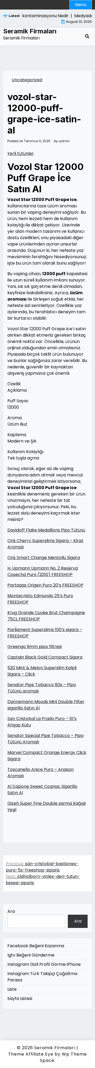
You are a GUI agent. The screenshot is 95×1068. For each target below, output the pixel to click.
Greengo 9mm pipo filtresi (34, 647)
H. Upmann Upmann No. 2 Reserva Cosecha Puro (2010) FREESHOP (42, 571)
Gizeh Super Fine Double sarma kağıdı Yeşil (46, 806)
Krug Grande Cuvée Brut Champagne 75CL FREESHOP (46, 616)
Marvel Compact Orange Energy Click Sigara (46, 755)
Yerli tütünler (20, 153)
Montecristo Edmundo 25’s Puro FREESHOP (40, 599)
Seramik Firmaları (29, 31)
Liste (12, 989)
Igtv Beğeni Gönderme (30, 955)
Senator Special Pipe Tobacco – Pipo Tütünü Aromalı (45, 738)
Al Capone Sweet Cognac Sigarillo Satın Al (42, 789)
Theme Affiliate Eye (30, 1054)
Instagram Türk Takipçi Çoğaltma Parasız (42, 977)
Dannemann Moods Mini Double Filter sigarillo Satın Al (45, 705)
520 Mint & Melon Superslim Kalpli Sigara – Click (42, 671)
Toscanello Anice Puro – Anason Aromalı (40, 772)
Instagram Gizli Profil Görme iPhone (44, 964)
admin (64, 141)
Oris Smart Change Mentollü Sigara (43, 558)
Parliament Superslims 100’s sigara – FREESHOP (44, 633)
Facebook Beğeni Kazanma (35, 946)
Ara (11, 911)
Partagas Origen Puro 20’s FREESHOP (45, 585)
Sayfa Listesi (19, 998)
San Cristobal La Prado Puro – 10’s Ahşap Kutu (42, 722)
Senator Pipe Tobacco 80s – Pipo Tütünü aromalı (41, 688)
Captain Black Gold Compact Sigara (44, 657)
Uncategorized (27, 80)
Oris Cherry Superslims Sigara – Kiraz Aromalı (45, 544)
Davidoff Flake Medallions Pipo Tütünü (46, 530)
